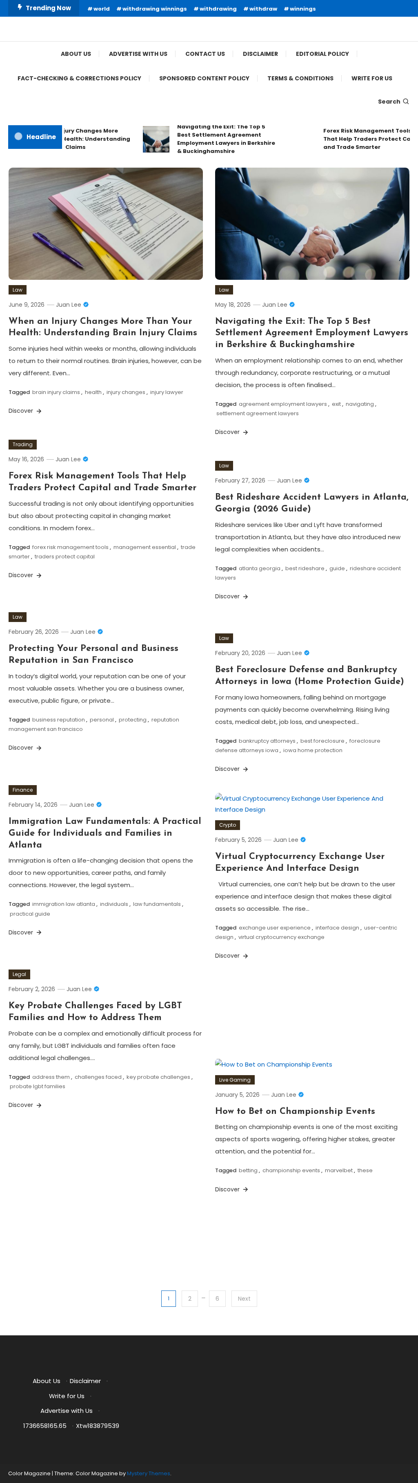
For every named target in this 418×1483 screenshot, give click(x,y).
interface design (337, 928)
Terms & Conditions (300, 78)
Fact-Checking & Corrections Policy (79, 78)
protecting (133, 720)
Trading (23, 444)
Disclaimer (260, 54)
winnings (303, 9)
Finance (23, 789)
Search (389, 101)
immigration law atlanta (63, 904)
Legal (19, 974)
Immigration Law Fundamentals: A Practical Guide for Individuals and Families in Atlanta (105, 833)
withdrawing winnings (154, 9)
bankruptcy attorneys (267, 741)
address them (51, 1077)
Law (17, 289)
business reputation (58, 720)
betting (248, 1170)
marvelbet (339, 1170)
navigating (360, 404)
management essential (144, 547)
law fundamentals (157, 904)
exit (336, 404)
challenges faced (98, 1077)
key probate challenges (158, 1077)
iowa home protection (312, 750)
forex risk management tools (70, 547)
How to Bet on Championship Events (295, 1111)
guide (337, 568)
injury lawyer (166, 392)
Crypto (227, 824)
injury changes (126, 392)
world (101, 9)
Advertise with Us (138, 54)
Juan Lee (68, 305)
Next (244, 1299)
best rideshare (305, 568)
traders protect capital (65, 556)
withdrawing (218, 9)
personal (102, 720)
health (93, 392)
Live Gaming (235, 1079)
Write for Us (371, 78)
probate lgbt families (37, 1086)
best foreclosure (322, 741)
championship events (291, 1170)
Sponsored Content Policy (204, 78)
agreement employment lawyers (283, 404)
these (365, 1170)
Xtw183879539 (97, 1425)
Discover (22, 411)
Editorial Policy (322, 54)
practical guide (30, 914)
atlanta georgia (259, 568)
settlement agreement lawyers (257, 413)
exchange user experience (275, 928)
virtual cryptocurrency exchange (281, 937)
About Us (76, 54)
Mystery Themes (148, 1473)
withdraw (263, 9)
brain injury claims (56, 392)
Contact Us (205, 54)
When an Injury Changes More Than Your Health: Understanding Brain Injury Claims (72, 139)
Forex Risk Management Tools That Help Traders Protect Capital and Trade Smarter (366, 139)
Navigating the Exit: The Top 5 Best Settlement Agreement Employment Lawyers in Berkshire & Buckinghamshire (218, 139)
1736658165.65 (45, 1425)
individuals (114, 904)
